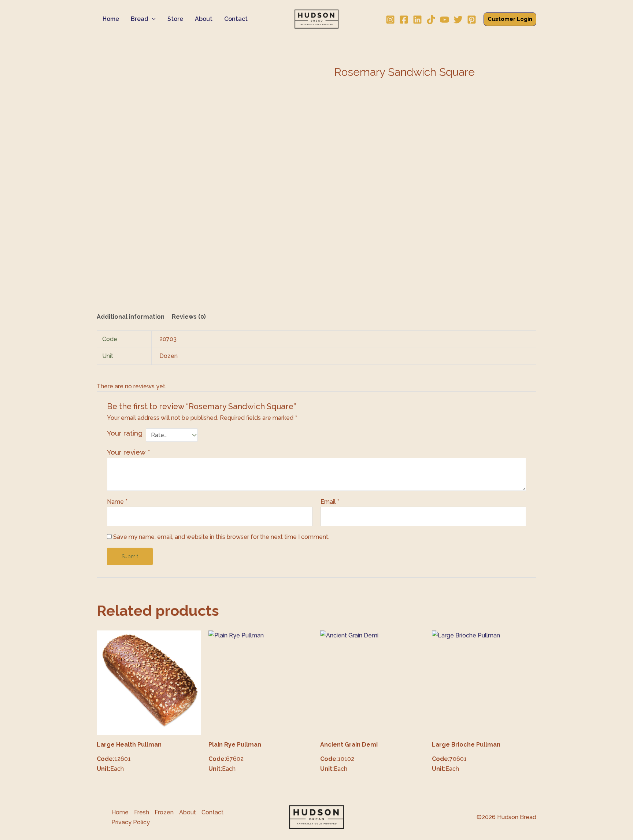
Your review (128, 452)
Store (175, 18)
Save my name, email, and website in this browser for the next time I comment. (221, 536)
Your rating (124, 433)
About (203, 18)
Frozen (164, 812)
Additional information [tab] (130, 316)
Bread (139, 18)
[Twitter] (458, 19)
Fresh (141, 812)
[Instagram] (390, 19)
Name (117, 501)
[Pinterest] (471, 19)
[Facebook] (403, 19)
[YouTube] (444, 19)
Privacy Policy (130, 822)
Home (111, 18)
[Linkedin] (417, 19)
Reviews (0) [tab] (189, 316)
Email (330, 501)
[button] (152, 19)
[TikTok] (431, 19)
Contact (236, 18)
